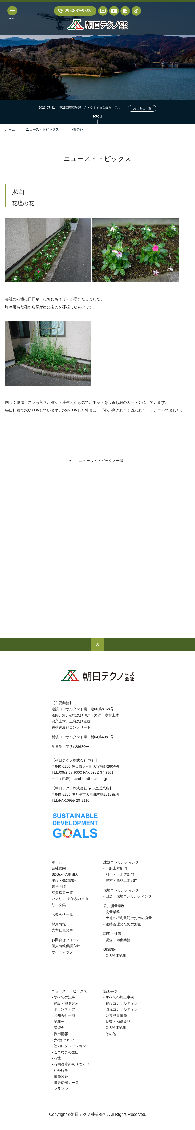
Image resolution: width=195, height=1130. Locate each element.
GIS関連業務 (116, 956)
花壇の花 (76, 129)
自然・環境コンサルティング (129, 896)
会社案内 (59, 868)
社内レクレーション (70, 1046)
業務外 (59, 1022)
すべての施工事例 (120, 997)
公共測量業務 (114, 906)
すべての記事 (64, 997)
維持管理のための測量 (123, 924)
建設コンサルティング (121, 862)
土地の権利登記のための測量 (129, 918)
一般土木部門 (116, 868)
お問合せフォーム (66, 940)
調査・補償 (112, 934)
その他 (111, 1034)
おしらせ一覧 (142, 108)
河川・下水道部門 (120, 874)
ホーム (10, 129)
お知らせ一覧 (62, 914)
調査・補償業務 (118, 940)
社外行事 (61, 1070)
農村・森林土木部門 (122, 880)
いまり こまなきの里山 (70, 899)
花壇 (57, 1058)
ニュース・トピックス (42, 129)
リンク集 (59, 905)
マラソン (61, 1089)
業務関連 (61, 1076)
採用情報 (59, 924)
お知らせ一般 (64, 1015)
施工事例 (110, 991)
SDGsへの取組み (65, 874)
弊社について (64, 1040)
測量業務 (113, 912)
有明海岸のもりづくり (71, 1064)
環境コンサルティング (121, 890)
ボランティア (64, 1009)
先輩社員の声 (62, 930)
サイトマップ (62, 952)
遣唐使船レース (66, 1082)
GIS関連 (110, 949)
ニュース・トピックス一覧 (99, 461)
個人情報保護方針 (66, 946)
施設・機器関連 (64, 880)
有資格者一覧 (62, 893)
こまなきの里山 (66, 1052)
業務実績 (59, 886)
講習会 (59, 1028)
